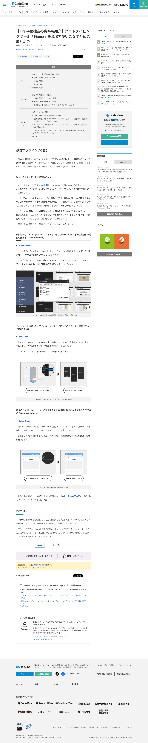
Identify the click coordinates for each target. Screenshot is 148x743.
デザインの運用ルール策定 (42, 95)
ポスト (78, 56)
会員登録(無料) (37, 565)
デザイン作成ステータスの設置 (45, 101)
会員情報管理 (74, 727)
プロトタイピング (35, 56)
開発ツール (92, 12)
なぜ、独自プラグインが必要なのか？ (47, 115)
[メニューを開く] (4, 4)
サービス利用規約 (102, 727)
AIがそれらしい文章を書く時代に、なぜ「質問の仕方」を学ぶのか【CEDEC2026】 (114, 198)
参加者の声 (38, 84)
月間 (123, 36)
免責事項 (83, 727)
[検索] (20, 12)
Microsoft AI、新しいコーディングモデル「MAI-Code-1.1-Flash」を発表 (115, 81)
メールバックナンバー (116, 130)
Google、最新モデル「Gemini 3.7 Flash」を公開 (116, 41)
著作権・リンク (63, 727)
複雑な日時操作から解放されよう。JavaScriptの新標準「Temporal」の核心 (116, 75)
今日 (106, 36)
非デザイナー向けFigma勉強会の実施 (45, 74)
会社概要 (91, 727)
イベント (53, 4)
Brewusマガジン (75, 496)
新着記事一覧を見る (114, 214)
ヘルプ (54, 727)
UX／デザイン (105, 12)
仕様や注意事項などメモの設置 (45, 98)
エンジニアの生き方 (69, 12)
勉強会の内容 (38, 81)
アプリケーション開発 (39, 12)
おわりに (35, 136)
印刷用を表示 (24, 575)
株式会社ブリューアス (41, 628)
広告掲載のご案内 (123, 674)
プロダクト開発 (22, 56)
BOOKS (63, 4)
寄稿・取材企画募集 (104, 674)
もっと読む (24, 606)
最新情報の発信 (37, 87)
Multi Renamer (24, 245)
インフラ (54, 12)
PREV (40, 545)
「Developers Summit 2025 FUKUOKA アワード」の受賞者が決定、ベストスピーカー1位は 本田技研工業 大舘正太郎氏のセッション (116, 89)
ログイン (32, 567)
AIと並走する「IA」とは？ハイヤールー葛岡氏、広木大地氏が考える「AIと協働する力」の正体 (114, 189)
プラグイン (55, 159)
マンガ (116, 12)
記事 (45, 4)
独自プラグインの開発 (40, 112)
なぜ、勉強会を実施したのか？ (45, 77)
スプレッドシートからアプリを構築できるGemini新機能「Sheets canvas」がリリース (116, 49)
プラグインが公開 (40, 185)
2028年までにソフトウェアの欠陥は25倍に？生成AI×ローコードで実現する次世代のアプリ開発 (114, 171)
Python (82, 12)
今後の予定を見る (115, 254)
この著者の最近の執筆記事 (42, 639)
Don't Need (23, 336)
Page (23, 81)
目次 (53, 67)
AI (27, 12)
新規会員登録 (115, 136)
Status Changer (25, 421)
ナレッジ (47, 56)
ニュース (37, 4)
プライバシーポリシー (117, 727)
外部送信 (129, 727)
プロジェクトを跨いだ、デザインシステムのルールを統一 (55, 105)
